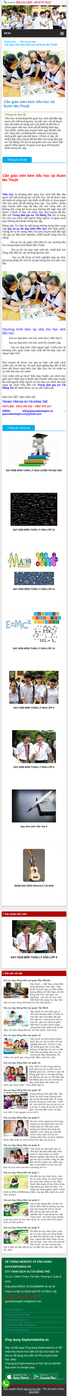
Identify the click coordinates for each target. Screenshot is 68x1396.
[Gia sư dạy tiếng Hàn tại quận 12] (16, 1053)
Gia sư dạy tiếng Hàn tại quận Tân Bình (26, 1008)
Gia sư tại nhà (31, 1389)
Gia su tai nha (28, 41)
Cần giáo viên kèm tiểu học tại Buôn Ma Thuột (30, 44)
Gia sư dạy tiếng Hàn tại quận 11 (22, 1062)
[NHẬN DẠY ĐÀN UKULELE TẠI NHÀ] (34, 880)
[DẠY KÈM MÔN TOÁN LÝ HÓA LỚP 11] (34, 584)
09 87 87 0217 (42, 2)
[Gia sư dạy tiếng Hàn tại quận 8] (16, 1162)
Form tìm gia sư (14, 1309)
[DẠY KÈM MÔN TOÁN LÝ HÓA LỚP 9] (34, 702)
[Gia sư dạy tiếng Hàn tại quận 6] (16, 1215)
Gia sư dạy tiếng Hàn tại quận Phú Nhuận (27, 980)
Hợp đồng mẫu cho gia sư (20, 1324)
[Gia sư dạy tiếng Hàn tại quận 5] (16, 1242)
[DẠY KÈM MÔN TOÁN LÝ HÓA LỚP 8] (34, 762)
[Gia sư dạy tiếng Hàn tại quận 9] (16, 1135)
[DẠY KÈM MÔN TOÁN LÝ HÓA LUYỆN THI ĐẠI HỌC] (34, 465)
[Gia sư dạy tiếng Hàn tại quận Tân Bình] (16, 1025)
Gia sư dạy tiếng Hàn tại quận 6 (21, 1200)
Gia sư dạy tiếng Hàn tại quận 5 (21, 1227)
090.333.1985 (24, 2)
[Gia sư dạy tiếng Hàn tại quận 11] (16, 1080)
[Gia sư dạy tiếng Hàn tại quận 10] (16, 1108)
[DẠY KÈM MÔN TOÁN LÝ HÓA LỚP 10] (34, 643)
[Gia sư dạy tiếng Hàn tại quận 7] (16, 1188)
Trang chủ (10, 41)
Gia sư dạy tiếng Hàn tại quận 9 (21, 1117)
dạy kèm (34, 1392)
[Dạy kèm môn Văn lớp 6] (34, 821)
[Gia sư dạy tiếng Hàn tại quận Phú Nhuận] (16, 997)
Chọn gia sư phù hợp (17, 1314)
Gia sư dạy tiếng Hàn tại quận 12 (22, 1035)
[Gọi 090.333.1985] (6, 1384)
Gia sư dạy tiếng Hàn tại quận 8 (21, 1145)
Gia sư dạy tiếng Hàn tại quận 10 (22, 1090)
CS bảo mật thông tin (17, 1330)
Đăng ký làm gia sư (16, 1319)
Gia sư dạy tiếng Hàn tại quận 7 (21, 1172)
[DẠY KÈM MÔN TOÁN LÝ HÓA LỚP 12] (34, 524)
